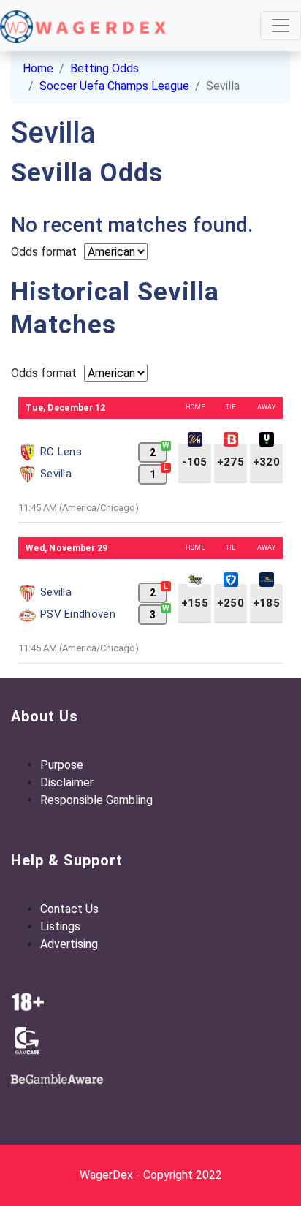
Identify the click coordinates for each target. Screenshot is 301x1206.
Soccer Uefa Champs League (114, 86)
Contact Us (69, 909)
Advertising (69, 944)
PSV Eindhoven (77, 614)
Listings (60, 926)
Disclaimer (67, 782)
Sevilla (56, 473)
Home (38, 68)
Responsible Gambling (96, 800)
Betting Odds (104, 68)
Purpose (61, 765)
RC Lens (61, 451)
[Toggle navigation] (280, 25)
